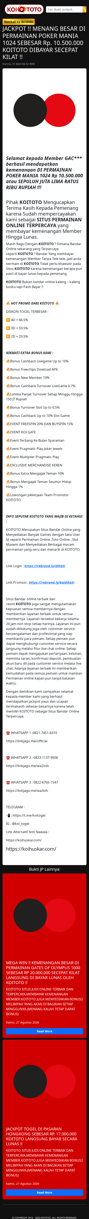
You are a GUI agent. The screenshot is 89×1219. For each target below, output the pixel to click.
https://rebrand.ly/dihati (44, 566)
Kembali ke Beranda (18, 22)
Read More (44, 1031)
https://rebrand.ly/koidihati (51, 582)
